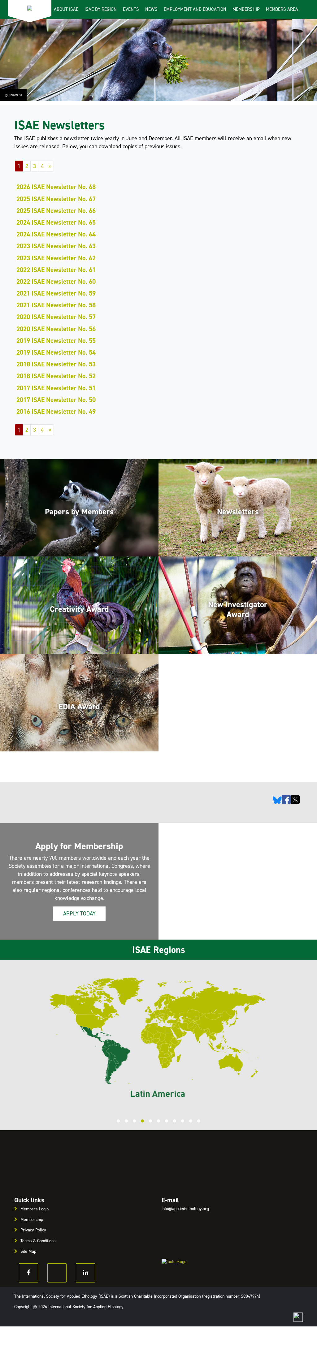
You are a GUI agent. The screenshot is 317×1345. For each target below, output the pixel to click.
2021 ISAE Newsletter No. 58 (56, 305)
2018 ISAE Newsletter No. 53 (56, 364)
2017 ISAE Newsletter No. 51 (56, 388)
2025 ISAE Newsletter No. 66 (56, 210)
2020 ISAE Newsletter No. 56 (56, 329)
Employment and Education (195, 9)
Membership (246, 9)
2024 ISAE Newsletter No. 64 (56, 234)
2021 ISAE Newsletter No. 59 (56, 293)
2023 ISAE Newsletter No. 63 (56, 246)
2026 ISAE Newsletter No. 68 (56, 187)
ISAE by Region (101, 9)
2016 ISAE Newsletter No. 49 (56, 411)
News (151, 9)
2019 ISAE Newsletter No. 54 (56, 352)
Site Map (28, 1251)
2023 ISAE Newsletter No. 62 (56, 258)
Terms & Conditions (38, 1241)
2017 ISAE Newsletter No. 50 (56, 400)
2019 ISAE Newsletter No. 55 (56, 340)
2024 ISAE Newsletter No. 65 (56, 222)
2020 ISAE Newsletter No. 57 (56, 317)
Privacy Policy (33, 1230)
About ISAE (66, 9)
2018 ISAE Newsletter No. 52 (56, 376)
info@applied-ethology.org (185, 1209)
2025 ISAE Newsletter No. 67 (56, 199)
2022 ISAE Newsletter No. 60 (56, 281)
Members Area (282, 9)
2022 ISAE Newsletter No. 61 (56, 270)
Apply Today (79, 913)
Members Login (34, 1209)
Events (131, 9)
